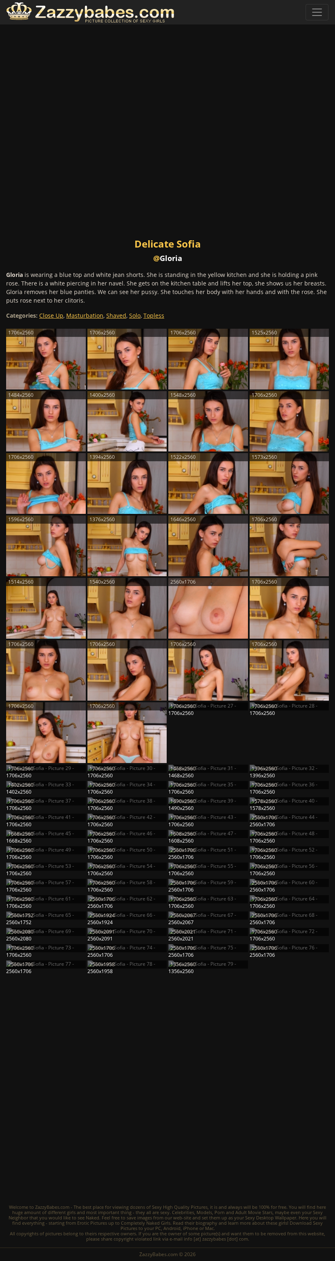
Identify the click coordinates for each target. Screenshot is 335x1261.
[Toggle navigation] (317, 12)
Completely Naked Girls (145, 1223)
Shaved (116, 315)
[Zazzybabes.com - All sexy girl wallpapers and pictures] (90, 12)
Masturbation (84, 315)
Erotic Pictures (92, 1223)
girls (71, 1212)
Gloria (171, 258)
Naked (92, 1218)
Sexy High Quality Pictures (180, 1207)
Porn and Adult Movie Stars (243, 1212)
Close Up (51, 315)
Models (204, 1212)
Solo (135, 315)
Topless (153, 315)
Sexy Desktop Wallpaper (270, 1218)
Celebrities (183, 1212)
